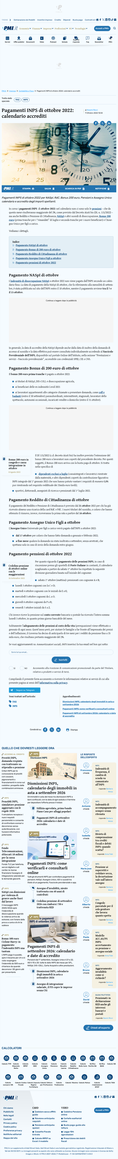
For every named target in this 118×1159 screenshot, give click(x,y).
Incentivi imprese (44, 20)
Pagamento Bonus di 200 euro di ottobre (38, 249)
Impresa (47, 28)
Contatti (7, 1119)
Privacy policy (10, 1123)
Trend (5, 20)
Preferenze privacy (12, 1130)
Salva (48, 189)
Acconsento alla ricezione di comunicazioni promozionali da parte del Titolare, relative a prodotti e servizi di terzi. (73, 670)
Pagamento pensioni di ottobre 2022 (36, 263)
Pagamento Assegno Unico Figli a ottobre (38, 258)
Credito (58, 20)
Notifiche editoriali (12, 1134)
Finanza (36, 28)
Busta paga (78, 20)
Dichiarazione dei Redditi (24, 20)
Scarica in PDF (73, 189)
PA (70, 28)
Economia (24, 28)
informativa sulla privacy (53, 683)
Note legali (8, 1115)
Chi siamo (8, 1108)
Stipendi (66, 20)
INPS (25, 99)
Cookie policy (9, 1127)
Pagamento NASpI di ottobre (32, 245)
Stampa (26, 189)
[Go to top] (99, 1149)
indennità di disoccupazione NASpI (30, 281)
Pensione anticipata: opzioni (43, 1126)
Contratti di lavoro (92, 20)
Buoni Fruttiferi (102, 995)
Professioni (60, 28)
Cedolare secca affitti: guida (44, 1113)
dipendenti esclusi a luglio (53, 474)
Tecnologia (80, 28)
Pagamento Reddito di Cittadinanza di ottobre (41, 254)
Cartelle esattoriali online (71, 1120)
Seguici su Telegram (25, 690)
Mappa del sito (10, 1138)
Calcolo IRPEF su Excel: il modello (41, 1140)
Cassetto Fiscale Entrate (41, 1133)
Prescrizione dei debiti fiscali (73, 1140)
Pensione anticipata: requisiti (43, 1120)
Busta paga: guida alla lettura (73, 1126)
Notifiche (101, 189)
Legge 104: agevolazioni (67, 1133)
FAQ (17, 99)
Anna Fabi (109, 854)
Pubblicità (8, 1112)
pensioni (96, 209)
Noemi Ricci (92, 110)
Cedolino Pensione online (71, 1113)
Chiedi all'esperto (100, 1027)
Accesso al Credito (14, 754)
